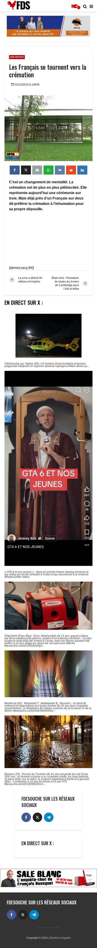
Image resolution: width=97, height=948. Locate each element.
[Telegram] (48, 817)
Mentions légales (60, 937)
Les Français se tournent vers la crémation (47, 70)
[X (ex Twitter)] (37, 817)
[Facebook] (26, 817)
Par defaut (17, 57)
